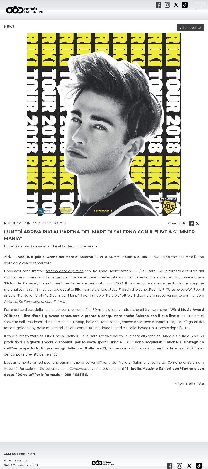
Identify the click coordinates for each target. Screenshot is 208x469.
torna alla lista (191, 383)
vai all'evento (190, 28)
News (9, 27)
